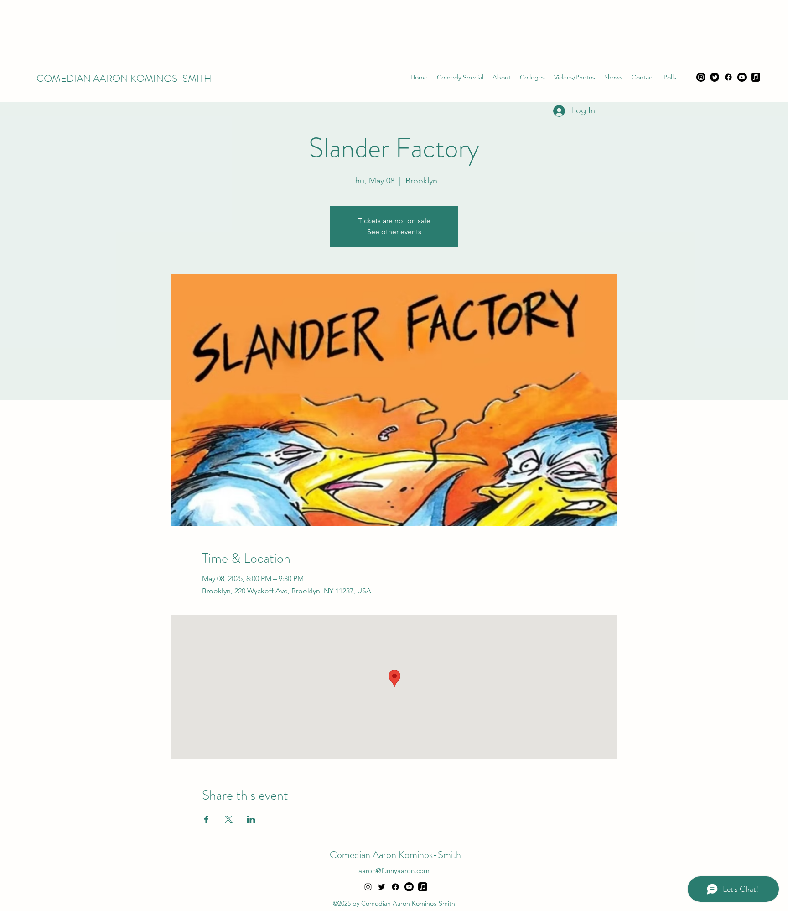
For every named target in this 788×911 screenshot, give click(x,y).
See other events (394, 231)
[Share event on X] (228, 819)
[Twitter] (714, 77)
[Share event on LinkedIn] (251, 819)
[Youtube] (742, 77)
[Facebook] (728, 77)
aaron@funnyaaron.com (394, 870)
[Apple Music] (755, 77)
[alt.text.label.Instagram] (368, 886)
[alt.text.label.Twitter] (381, 886)
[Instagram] (700, 77)
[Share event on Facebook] (206, 819)
